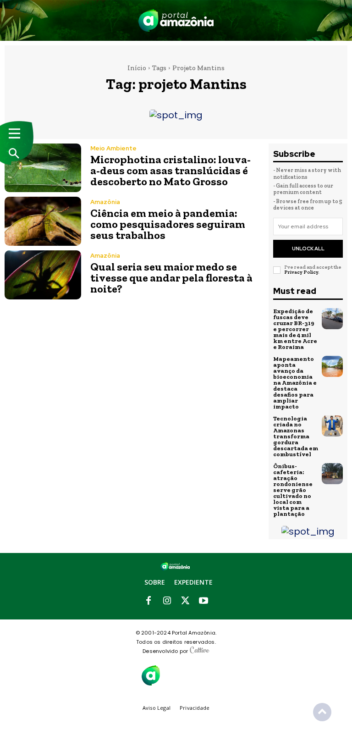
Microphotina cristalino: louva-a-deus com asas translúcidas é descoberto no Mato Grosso (170, 170)
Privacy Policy (301, 272)
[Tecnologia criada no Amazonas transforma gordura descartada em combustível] (332, 426)
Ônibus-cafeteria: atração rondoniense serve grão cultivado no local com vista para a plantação (293, 490)
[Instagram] (167, 601)
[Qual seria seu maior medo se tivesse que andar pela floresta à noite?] (43, 274)
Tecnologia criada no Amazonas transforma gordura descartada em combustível (295, 436)
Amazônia (105, 202)
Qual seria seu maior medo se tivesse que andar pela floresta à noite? (171, 277)
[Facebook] (148, 601)
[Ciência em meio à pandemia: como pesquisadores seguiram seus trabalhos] (43, 221)
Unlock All (308, 248)
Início (136, 68)
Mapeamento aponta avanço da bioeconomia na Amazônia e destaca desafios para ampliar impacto (295, 382)
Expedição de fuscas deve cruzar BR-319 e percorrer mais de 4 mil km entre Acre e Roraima (295, 329)
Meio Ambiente (113, 148)
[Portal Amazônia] (176, 20)
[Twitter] (185, 601)
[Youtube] (203, 601)
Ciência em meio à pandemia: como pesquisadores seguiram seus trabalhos (167, 224)
